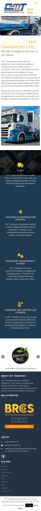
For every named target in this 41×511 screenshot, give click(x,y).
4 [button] (12, 368)
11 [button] (26, 368)
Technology (6, 472)
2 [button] (8, 368)
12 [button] (28, 368)
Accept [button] (29, 505)
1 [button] (6, 368)
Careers (4, 488)
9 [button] (22, 368)
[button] (3, 356)
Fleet (3, 479)
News (3, 485)
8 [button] (20, 368)
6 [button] (16, 368)
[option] (20, 355)
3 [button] (10, 368)
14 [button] (32, 368)
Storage (4, 476)
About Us (5, 469)
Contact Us (5, 491)
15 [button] (35, 368)
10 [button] (24, 368)
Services (4, 482)
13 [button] (30, 368)
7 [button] (18, 368)
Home (3, 466)
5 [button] (14, 368)
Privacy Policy (6, 496)
